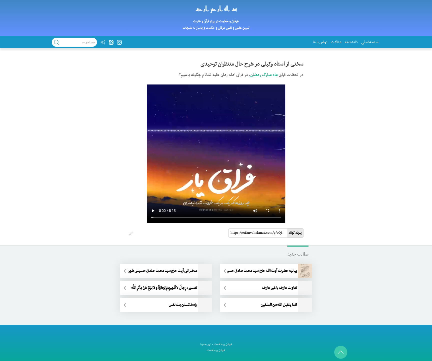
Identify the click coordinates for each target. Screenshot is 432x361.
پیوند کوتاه (295, 233)
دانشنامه (351, 42)
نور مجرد (205, 344)
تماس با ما (320, 42)
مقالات (336, 42)
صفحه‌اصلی (369, 42)
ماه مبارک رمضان (264, 75)
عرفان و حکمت (223, 344)
